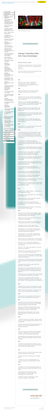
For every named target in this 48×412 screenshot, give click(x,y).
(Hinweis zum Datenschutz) (8, 3)
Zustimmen (41, 2)
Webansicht (41, 408)
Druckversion (8, 407)
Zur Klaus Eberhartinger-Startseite (30, 43)
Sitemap (13, 407)
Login (43, 407)
